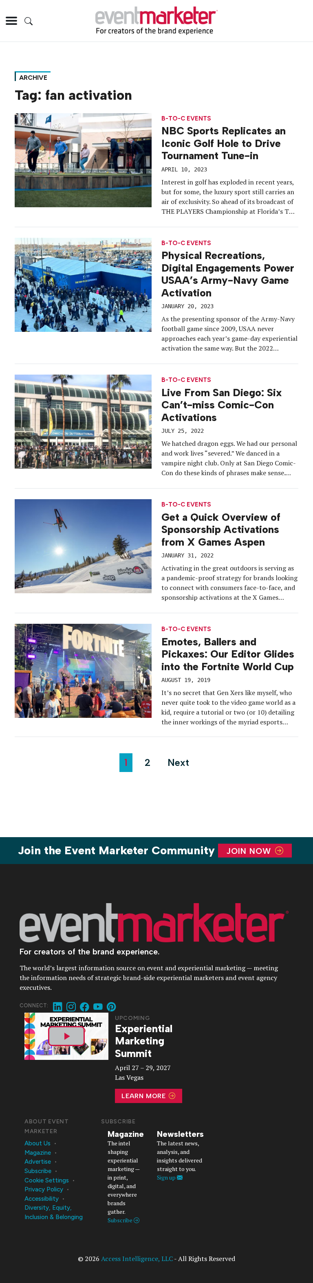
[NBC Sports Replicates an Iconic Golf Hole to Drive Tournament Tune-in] (83, 159)
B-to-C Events (186, 119)
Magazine (37, 1152)
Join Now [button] (250, 850)
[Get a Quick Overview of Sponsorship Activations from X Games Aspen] (83, 545)
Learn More (144, 1096)
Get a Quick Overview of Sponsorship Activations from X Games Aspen (220, 529)
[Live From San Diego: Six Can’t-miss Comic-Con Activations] (83, 421)
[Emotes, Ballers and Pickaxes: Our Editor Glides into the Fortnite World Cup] (83, 670)
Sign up (167, 1177)
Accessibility (41, 1198)
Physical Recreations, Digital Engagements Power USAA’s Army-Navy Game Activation (227, 273)
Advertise (37, 1161)
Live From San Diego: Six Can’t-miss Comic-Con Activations (221, 404)
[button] (11, 20)
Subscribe (37, 1171)
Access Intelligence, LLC (137, 1258)
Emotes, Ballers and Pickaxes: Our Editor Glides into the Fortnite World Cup (227, 654)
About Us (37, 1143)
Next (178, 762)
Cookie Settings (46, 1180)
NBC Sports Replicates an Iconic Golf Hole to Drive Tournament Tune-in (223, 143)
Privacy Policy (43, 1189)
